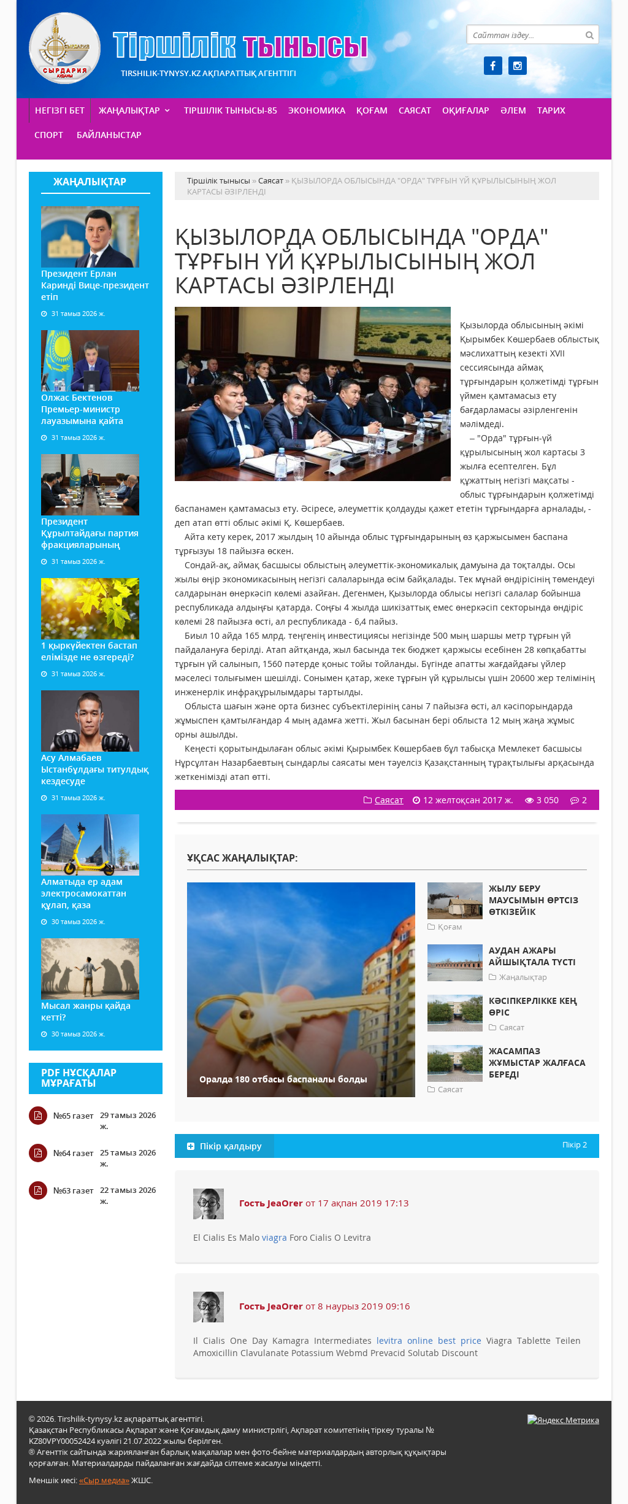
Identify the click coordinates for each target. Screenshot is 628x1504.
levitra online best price (429, 1340)
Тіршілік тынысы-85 (230, 110)
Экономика (316, 110)
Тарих (551, 110)
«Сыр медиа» (104, 1480)
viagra (274, 1237)
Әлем (513, 110)
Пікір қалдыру (229, 1146)
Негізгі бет (60, 110)
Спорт (48, 135)
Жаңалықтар (129, 110)
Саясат (415, 110)
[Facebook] (493, 65)
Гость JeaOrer (271, 1203)
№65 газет (73, 1115)
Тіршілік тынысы (198, 48)
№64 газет (73, 1153)
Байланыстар (109, 135)
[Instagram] (517, 65)
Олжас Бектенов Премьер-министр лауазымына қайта (82, 408)
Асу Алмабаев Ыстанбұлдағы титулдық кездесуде (94, 769)
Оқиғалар (465, 110)
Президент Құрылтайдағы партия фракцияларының (90, 532)
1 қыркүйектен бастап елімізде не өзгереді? (89, 651)
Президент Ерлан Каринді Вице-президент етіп (95, 285)
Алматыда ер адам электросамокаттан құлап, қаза (83, 893)
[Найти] (589, 34)
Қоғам (372, 110)
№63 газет (73, 1190)
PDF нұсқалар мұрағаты (79, 1078)
